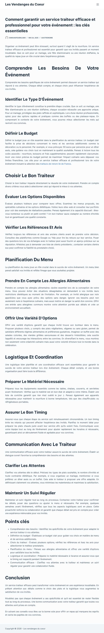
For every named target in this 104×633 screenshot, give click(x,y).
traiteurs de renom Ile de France (55, 164)
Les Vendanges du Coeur (24, 4)
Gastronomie (47, 38)
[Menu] (98, 4)
